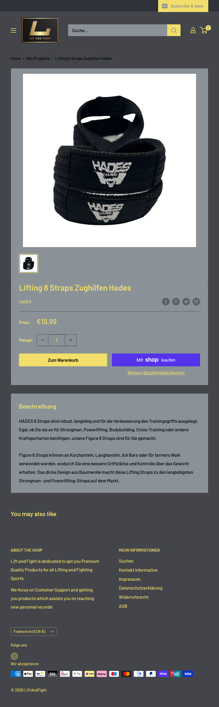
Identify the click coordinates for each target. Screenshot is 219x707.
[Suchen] (174, 30)
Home (16, 58)
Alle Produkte (38, 58)
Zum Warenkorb (63, 360)
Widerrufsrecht (133, 597)
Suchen (126, 560)
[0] (204, 30)
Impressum (129, 579)
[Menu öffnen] (13, 30)
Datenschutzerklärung (140, 587)
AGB (123, 606)
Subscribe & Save (187, 5)
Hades (25, 301)
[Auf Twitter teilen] (186, 301)
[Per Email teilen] (196, 301)
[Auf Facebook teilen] (166, 301)
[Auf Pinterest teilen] (176, 301)
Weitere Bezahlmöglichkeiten (156, 372)
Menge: (26, 340)
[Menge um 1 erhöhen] (70, 340)
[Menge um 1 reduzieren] (42, 340)
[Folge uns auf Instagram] (14, 656)
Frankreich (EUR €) (29, 631)
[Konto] (193, 30)
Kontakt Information (138, 569)
